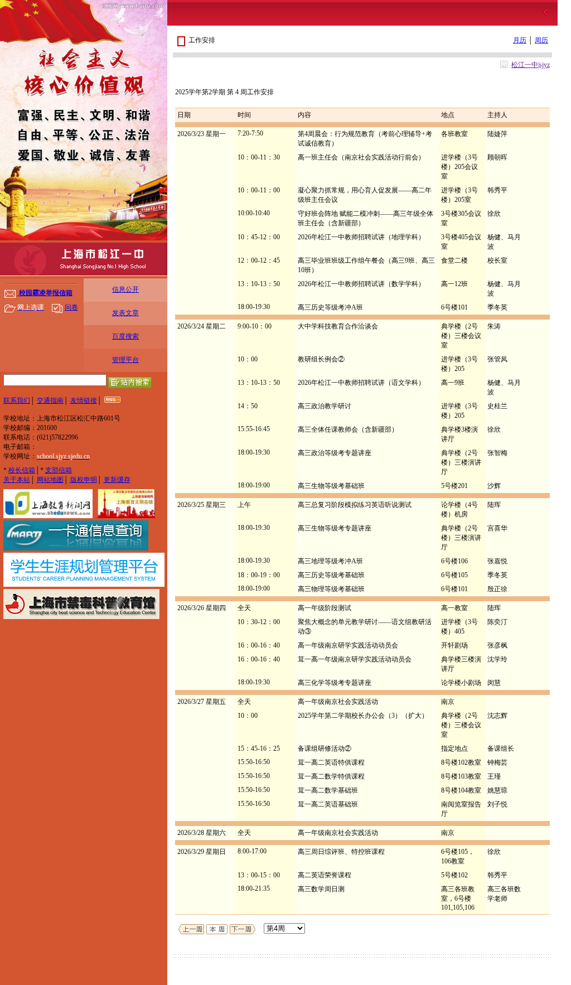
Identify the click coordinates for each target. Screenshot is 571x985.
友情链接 (83, 400)
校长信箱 (21, 470)
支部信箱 (58, 470)
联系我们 (16, 400)
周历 (541, 40)
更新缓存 (117, 480)
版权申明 (83, 480)
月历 (519, 40)
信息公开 (125, 289)
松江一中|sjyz (530, 65)
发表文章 (125, 313)
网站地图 (50, 480)
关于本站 (16, 480)
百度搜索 (125, 336)
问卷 (71, 307)
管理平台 (125, 360)
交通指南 (50, 400)
